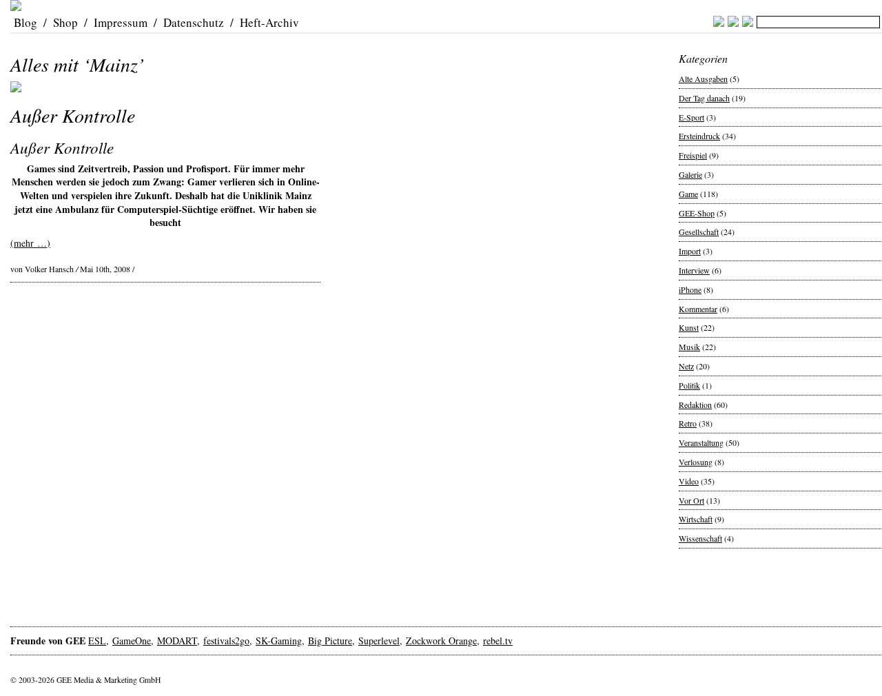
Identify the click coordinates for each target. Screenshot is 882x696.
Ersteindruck (699, 135)
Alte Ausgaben (703, 78)
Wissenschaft (700, 538)
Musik (689, 346)
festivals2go (226, 640)
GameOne (131, 640)
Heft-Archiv (269, 22)
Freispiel (693, 155)
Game (688, 193)
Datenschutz (193, 22)
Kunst (689, 327)
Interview (694, 270)
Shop (65, 22)
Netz (686, 365)
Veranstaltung (701, 442)
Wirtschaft (695, 518)
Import (690, 250)
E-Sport (691, 117)
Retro (688, 423)
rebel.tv (498, 640)
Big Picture (330, 640)
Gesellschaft (699, 231)
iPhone (690, 289)
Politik (689, 385)
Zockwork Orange (441, 640)
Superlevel (379, 640)
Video (689, 481)
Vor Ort (691, 500)
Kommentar (698, 308)
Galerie (690, 174)
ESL (97, 640)
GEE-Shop (697, 212)
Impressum (120, 22)
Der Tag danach (704, 97)
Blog (25, 22)
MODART (177, 640)
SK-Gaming (279, 640)
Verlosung (695, 461)
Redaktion (695, 404)
